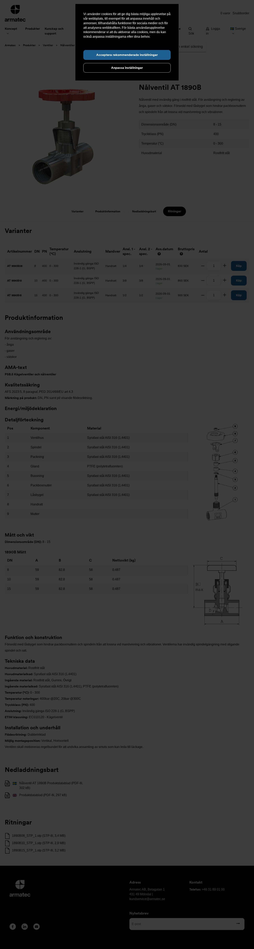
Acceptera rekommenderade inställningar (127, 55)
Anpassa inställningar (127, 68)
